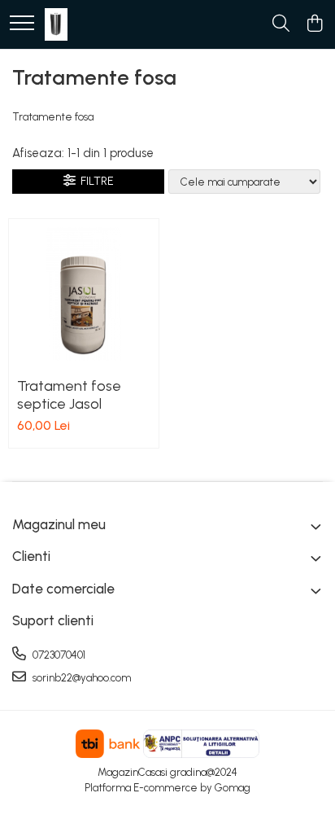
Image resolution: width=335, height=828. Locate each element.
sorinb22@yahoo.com (80, 678)
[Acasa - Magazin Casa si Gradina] (56, 24)
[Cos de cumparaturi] (314, 24)
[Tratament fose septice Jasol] (83, 294)
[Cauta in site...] (280, 24)
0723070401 (57, 655)
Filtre (95, 181)
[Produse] (22, 24)
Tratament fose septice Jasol (69, 395)
